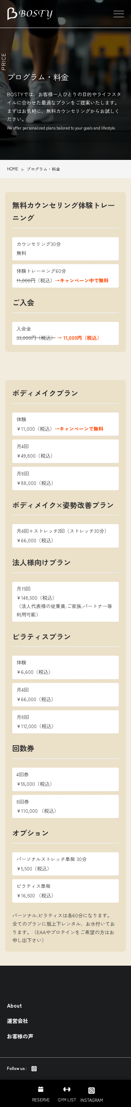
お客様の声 (20, 1036)
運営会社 (17, 1020)
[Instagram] (34, 1068)
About (14, 1005)
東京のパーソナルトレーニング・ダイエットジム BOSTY (30, 14)
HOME (12, 168)
